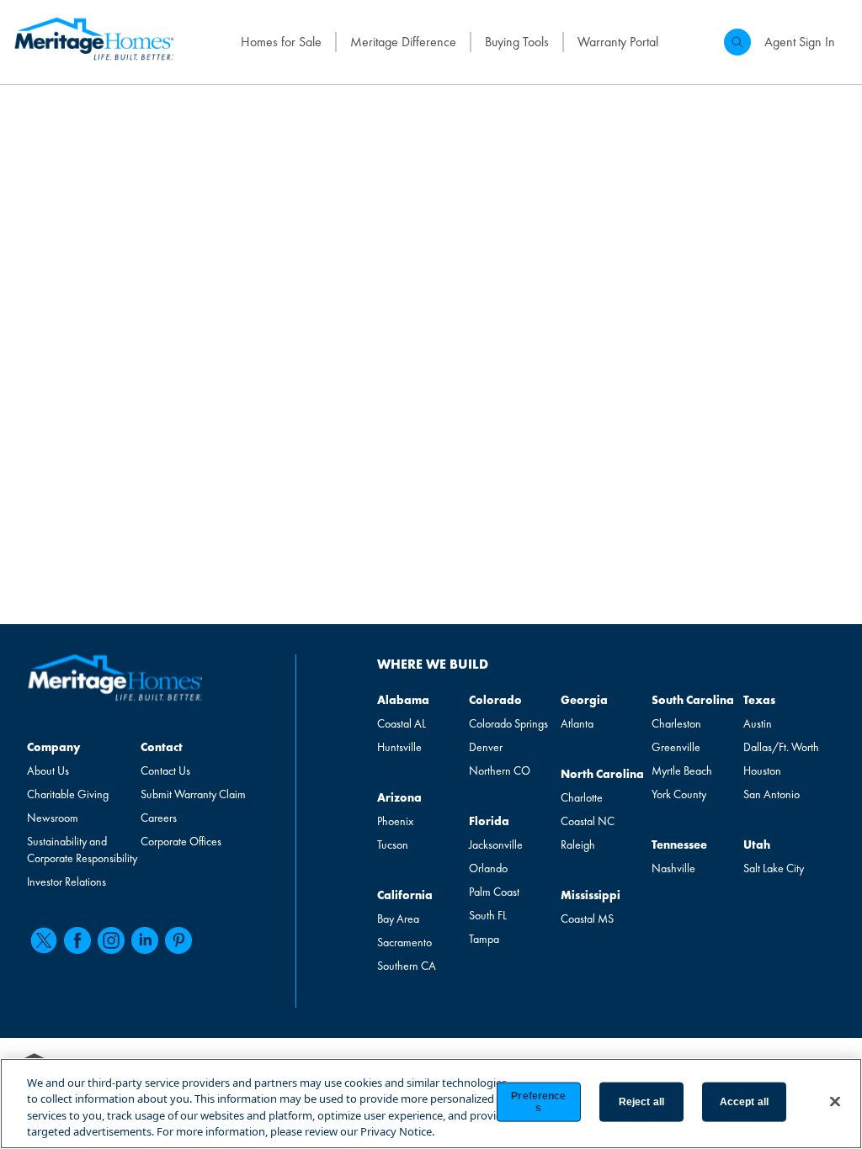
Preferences (538, 1102)
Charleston (676, 723)
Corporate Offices (181, 841)
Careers (159, 817)
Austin (757, 723)
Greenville (676, 747)
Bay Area (398, 918)
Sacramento (404, 942)
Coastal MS (587, 918)
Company (53, 747)
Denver (486, 747)
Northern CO (499, 770)
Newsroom (52, 817)
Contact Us (165, 770)
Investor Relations (66, 881)
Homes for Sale (281, 41)
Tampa (484, 938)
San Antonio (771, 794)
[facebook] (77, 940)
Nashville (673, 868)
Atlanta (577, 723)
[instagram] (111, 940)
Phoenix (395, 821)
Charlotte (582, 797)
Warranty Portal (617, 41)
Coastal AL (401, 723)
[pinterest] (178, 940)
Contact (162, 747)
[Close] (835, 1101)
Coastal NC (588, 821)
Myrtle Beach (682, 770)
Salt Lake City (773, 868)
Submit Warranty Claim (193, 794)
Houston (762, 770)
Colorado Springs (508, 723)
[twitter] (43, 940)
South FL (488, 915)
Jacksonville (496, 844)
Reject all (641, 1102)
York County (679, 794)
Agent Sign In (799, 41)
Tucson (392, 844)
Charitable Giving (68, 794)
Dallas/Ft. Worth (781, 747)
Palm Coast (494, 891)
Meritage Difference (403, 41)
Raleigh (578, 844)
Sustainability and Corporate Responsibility (82, 850)
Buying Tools (517, 41)
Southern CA (406, 965)
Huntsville (399, 747)
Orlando (488, 868)
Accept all (744, 1102)
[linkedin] (144, 940)
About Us (48, 770)
